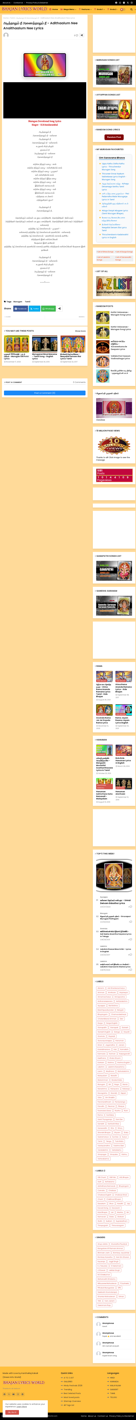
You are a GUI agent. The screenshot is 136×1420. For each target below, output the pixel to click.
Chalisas (112, 1190)
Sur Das (115, 1137)
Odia (100, 1097)
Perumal (111, 1106)
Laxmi (100, 1071)
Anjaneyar (123, 992)
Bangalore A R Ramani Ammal (110, 1248)
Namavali (102, 1217)
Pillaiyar (121, 1106)
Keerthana (102, 1058)
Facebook (22, 308)
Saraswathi (102, 1128)
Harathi (120, 1203)
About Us (7, 2)
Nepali (123, 1093)
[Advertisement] (34, 46)
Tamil (12, 18)
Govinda (101, 1036)
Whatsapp (49, 308)
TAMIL (112, 1393)
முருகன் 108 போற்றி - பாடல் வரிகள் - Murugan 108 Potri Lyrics (16, 356)
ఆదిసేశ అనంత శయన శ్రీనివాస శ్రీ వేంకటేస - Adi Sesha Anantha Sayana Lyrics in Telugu (115, 934)
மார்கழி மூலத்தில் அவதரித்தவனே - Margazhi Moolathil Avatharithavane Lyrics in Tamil (104, 764)
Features (85, 9)
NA (110, 1084)
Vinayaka (114, 1154)
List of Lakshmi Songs (103, 258)
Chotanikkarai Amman (107, 1019)
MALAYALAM (115, 1385)
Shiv (112, 1128)
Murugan (17, 301)
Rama (100, 1115)
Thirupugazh (103, 1225)
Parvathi (101, 1106)
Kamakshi (124, 1049)
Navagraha (102, 1093)
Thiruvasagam (118, 1225)
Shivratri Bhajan (104, 1132)
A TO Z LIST (69, 1377)
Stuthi (100, 1221)
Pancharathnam (104, 1102)
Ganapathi (102, 1027)
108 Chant (102, 1177)
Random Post (114, 137)
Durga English (112, 1023)
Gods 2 (113, 9)
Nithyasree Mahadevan (107, 1283)
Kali (115, 1049)
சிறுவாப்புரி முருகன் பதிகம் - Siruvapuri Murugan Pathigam (115, 917)
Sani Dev (119, 1119)
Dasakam (102, 1203)
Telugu (108, 1141)
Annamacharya (104, 997)
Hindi (100, 1045)
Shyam (117, 1132)
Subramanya (103, 1137)
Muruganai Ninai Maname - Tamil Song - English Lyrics (44, 356)
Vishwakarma (103, 1159)
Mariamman (103, 1080)
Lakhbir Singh (114, 1270)
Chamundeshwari (118, 1014)
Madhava (110, 1071)
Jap (128, 1203)
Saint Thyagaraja (105, 1119)
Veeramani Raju (104, 1305)
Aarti (99, 1182)
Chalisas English (104, 1195)
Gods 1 (99, 9)
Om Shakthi (110, 1097)
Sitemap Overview (72, 1401)
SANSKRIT (114, 1389)
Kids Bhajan (102, 1212)
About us (92, 1416)
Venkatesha (116, 1150)
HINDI (112, 1377)
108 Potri (112, 1177)
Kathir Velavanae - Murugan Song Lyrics (121, 313)
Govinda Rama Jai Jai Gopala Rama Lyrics (103, 720)
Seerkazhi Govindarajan (107, 1292)
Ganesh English (104, 1032)
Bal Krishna (113, 1005)
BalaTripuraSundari (106, 1010)
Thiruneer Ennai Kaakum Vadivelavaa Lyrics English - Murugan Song (114, 176)
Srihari (121, 1296)
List (112, 1212)
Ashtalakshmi (121, 1001)
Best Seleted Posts (72, 1393)
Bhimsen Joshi (104, 1253)
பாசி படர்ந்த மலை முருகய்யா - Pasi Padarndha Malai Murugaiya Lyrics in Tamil (115, 196)
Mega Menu (68, 9)
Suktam (109, 1221)
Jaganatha (110, 1045)
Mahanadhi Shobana (106, 1279)
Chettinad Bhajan (113, 1199)
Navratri (114, 1093)
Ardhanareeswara (105, 1001)
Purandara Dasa (104, 1110)
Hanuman (119, 1040)
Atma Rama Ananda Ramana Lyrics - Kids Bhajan (123, 688)
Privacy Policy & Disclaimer (121, 1416)
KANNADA (114, 1381)
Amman (101, 992)
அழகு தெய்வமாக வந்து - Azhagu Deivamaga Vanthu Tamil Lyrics (115, 186)
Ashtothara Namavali (106, 1186)
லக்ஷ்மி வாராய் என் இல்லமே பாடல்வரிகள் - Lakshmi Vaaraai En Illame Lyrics (115, 965)
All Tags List (69, 1405)
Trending (68, 1389)
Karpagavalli (124, 1054)
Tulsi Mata (119, 1141)
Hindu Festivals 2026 (73, 1385)
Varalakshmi (103, 1150)
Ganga (117, 1032)
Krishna (111, 1062)
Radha (117, 1110)
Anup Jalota (103, 1244)
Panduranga (120, 1102)
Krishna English (123, 1062)
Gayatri (127, 1032)
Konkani (101, 1062)
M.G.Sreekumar (104, 1274)
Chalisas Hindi (121, 1195)
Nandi (125, 1084)
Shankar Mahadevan (106, 1296)
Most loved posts (71, 1397)
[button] (131, 9)
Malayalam (102, 1075)
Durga (100, 1023)
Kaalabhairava (104, 1049)
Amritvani (112, 992)
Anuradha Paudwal (119, 1244)
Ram (126, 1110)
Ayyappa (101, 1005)
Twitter (36, 308)
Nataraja (126, 1089)
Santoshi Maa (113, 1124)
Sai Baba (110, 1115)
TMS (99, 1301)
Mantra (120, 1212)
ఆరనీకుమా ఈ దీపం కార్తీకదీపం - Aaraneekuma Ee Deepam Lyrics (119, 345)
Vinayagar (102, 1154)
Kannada (101, 1054)
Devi (121, 1019)
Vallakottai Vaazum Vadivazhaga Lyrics (120, 357)
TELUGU (113, 1397)
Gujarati (111, 1036)
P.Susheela (124, 1283)
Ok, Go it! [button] (12, 1412)
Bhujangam (103, 1014)
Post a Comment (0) (44, 393)
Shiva (120, 1128)
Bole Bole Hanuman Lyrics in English (123, 760)
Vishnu (124, 1154)
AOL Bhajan (124, 1177)
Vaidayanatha (104, 1145)
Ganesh (125, 1027)
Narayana (114, 1089)
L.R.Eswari (101, 1270)
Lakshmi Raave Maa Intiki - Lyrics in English (115, 950)
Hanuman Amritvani (120, 792)
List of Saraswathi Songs (123, 258)
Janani (121, 1045)
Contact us (18, 2)
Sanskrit (101, 1124)
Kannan (112, 1054)
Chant (100, 1199)
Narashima (102, 1089)
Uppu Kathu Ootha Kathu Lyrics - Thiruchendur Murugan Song (113, 166)
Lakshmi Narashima (116, 1067)
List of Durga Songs (124, 251)
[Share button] (59, 309)
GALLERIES (68, 1381)
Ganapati (114, 1027)
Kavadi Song (103, 1208)
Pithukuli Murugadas (106, 1288)
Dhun (111, 1203)
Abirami (101, 988)
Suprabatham (122, 1221)
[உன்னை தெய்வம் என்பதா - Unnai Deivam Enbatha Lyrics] (114, 875)
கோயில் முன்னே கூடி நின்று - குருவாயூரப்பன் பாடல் (121, 372)
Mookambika (117, 1080)
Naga (116, 1084)
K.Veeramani (116, 1266)
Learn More (22, 1406)
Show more (80, 331)
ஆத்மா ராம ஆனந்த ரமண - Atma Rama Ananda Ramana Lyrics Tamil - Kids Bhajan (103, 690)
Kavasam (116, 1208)
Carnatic (101, 1190)
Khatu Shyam (115, 1058)
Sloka (126, 1132)
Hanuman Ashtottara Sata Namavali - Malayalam (104, 795)
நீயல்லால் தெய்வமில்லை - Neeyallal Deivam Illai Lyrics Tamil (70, 356)
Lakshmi (101, 1067)
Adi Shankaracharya (116, 988)
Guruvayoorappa (105, 1040)
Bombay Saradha (105, 1257)
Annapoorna (119, 997)
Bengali (120, 1010)
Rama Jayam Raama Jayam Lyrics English (122, 720)
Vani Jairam (110, 1301)
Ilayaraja (101, 1261)
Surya (124, 1137)
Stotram (120, 1217)
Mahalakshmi (123, 1071)
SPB (119, 1288)
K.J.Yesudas (102, 1266)
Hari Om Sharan (122, 1257)
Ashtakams (109, 1182)
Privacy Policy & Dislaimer (37, 2)
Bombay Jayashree (121, 1253)
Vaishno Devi (118, 1145)
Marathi (114, 1075)
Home (55, 9)
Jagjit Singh (113, 1261)
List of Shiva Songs (105, 251)
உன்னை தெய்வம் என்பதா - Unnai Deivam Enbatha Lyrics (115, 902)
